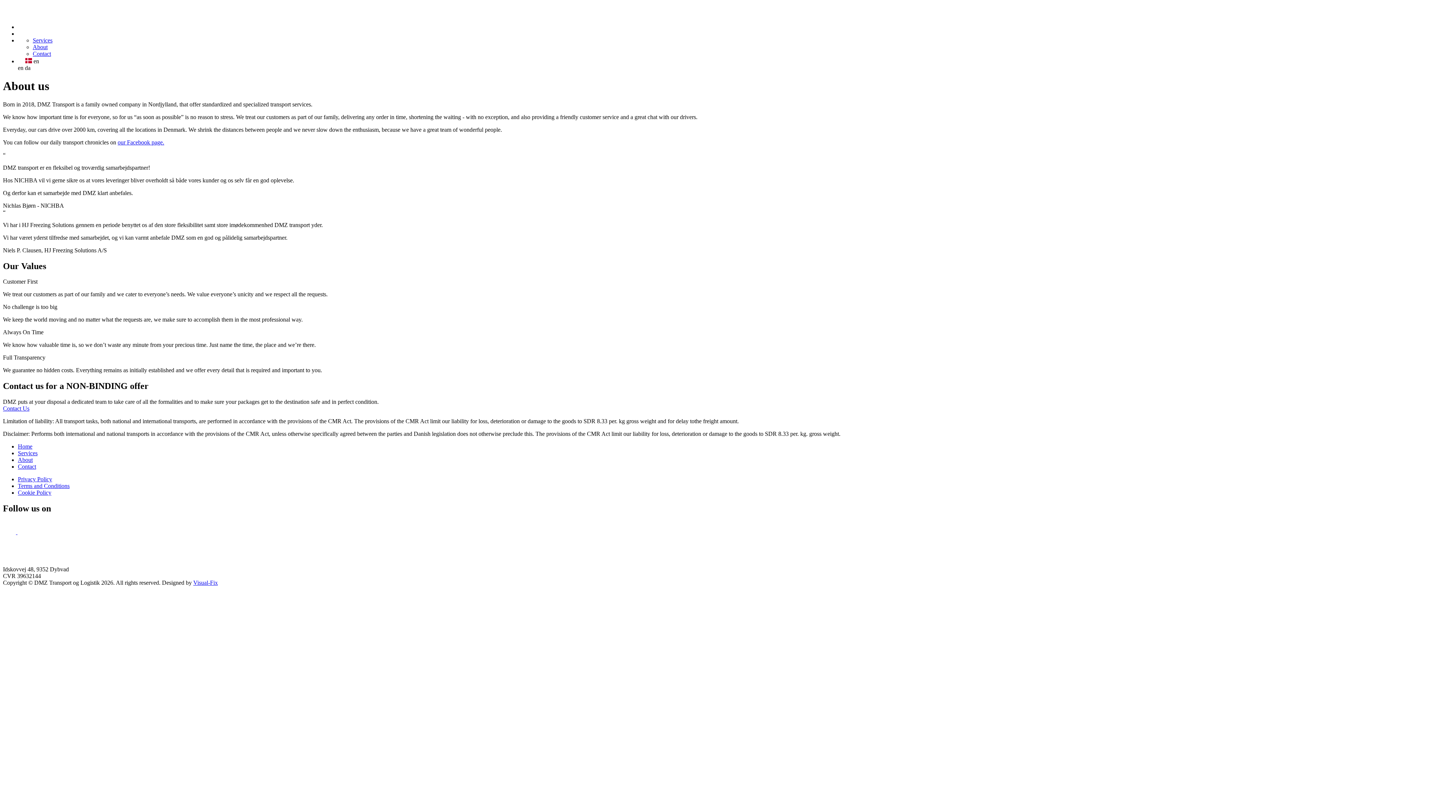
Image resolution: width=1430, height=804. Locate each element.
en (20, 68)
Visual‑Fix (205, 583)
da (28, 68)
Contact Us (16, 408)
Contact (42, 54)
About (40, 47)
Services (43, 40)
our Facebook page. (141, 142)
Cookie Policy (34, 492)
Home (25, 446)
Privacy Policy (35, 479)
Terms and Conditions (44, 486)
